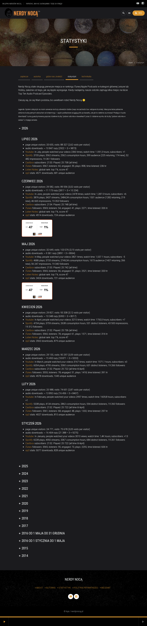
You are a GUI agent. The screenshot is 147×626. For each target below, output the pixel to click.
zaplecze (24, 76)
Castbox (29, 162)
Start (130, 63)
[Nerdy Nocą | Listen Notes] (37, 236)
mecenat (106, 587)
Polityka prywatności (86, 587)
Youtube (29, 152)
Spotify (29, 155)
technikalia (86, 76)
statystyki (72, 76)
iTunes (28, 166)
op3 (27, 173)
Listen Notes (31, 169)
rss (138, 13)
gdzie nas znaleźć (54, 76)
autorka (37, 76)
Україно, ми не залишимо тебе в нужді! (44, 4)
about (39, 587)
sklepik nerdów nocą (11, 4)
